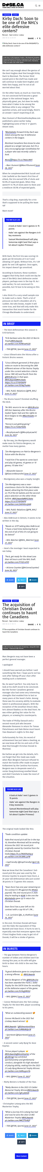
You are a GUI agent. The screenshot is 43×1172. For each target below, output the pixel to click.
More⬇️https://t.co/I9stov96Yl (18, 160)
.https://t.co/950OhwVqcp (21, 854)
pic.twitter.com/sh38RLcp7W (17, 856)
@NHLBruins (10, 377)
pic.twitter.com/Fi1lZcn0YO (17, 562)
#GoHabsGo (11, 132)
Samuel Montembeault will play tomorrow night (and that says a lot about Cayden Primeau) (23, 242)
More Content (21, 1156)
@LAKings (9, 1057)
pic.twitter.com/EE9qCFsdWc (17, 385)
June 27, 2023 (30, 349)
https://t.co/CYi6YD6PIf (15, 382)
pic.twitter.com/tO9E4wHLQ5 (17, 344)
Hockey (15, 15)
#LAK (23, 895)
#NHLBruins (33, 407)
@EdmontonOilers (26, 1026)
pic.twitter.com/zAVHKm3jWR (18, 504)
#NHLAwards (16, 341)
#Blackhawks (28, 416)
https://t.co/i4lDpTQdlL (15, 427)
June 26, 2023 (11, 435)
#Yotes (35, 890)
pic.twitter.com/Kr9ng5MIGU (17, 991)
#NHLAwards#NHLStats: (15, 380)
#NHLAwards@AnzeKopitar (17, 1054)
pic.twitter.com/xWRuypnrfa (17, 1071)
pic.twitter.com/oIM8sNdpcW (18, 1029)
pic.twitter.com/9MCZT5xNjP (17, 1120)
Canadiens (7, 15)
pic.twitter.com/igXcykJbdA (17, 1093)
